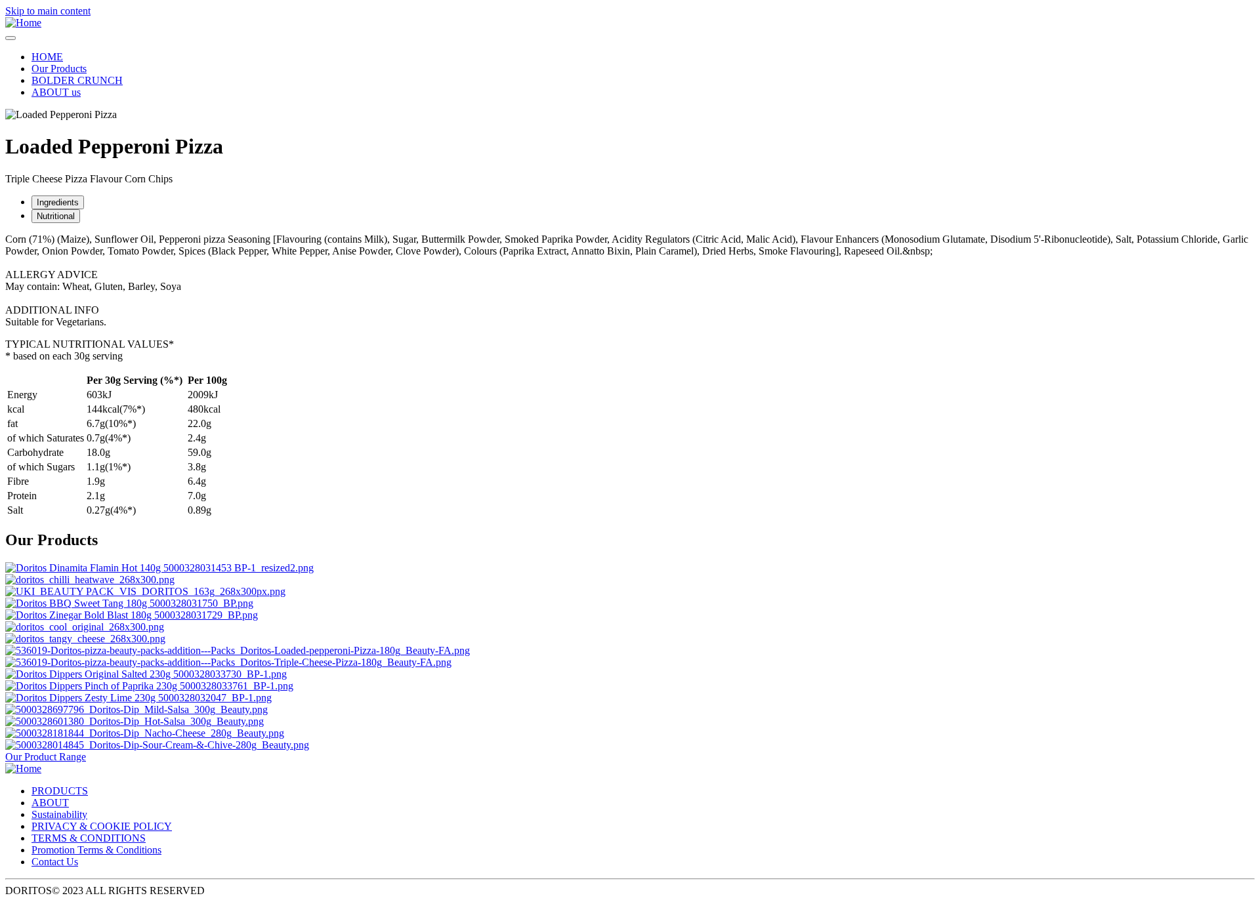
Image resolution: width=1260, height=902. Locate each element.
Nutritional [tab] (56, 216)
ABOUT (50, 802)
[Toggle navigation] (10, 38)
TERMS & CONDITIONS (89, 838)
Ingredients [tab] (58, 202)
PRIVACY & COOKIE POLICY (102, 826)
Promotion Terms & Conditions (96, 849)
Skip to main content (48, 10)
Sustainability (59, 814)
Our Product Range (45, 756)
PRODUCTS (60, 790)
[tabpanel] (630, 281)
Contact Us (55, 861)
